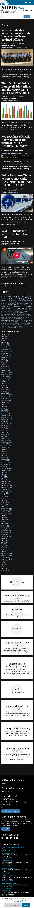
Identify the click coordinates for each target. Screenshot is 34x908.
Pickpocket (15, 315)
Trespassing (4, 327)
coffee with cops (24, 300)
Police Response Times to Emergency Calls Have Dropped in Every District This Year (16, 180)
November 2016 (6, 555)
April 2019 (4, 500)
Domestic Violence (24, 303)
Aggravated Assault (5, 294)
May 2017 (4, 544)
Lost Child (29, 309)
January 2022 (5, 438)
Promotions (7, 317)
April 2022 (4, 432)
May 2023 (4, 408)
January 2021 (5, 461)
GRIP (11, 308)
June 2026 (4, 338)
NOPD (12, 7)
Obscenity (26, 312)
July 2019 (4, 495)
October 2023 (5, 398)
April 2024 (4, 387)
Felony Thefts (29, 304)
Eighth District (12, 305)
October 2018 (5, 512)
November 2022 (6, 419)
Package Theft (7, 314)
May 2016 (4, 566)
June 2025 (4, 361)
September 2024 (6, 378)
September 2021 (6, 446)
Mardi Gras (3, 311)
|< (2, 286)
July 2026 (4, 336)
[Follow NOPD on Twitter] (11, 839)
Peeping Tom (23, 314)
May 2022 (4, 431)
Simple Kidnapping (17, 321)
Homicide (20, 308)
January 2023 (5, 415)
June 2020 (4, 474)
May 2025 (4, 363)
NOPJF (21, 312)
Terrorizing (22, 323)
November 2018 (6, 510)
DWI (29, 303)
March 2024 (5, 389)
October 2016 (5, 557)
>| (31, 286)
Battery (6, 298)
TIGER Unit (9, 324)
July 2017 (4, 540)
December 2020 (6, 463)
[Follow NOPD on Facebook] (8, 839)
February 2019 (5, 504)
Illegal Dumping (7, 309)
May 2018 (4, 521)
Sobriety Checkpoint (10, 323)
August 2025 (5, 357)
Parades (12, 314)
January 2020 (5, 483)
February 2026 (5, 346)
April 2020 (4, 478)
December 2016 (6, 553)
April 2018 (4, 523)
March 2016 (5, 570)
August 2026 (5, 334)
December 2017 (6, 531)
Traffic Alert (17, 324)
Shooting (3, 321)
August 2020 (5, 470)
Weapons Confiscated (19, 327)
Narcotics (10, 312)
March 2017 (5, 547)
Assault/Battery (17, 296)
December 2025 (6, 349)
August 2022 (5, 425)
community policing (11, 302)
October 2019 (5, 489)
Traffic (13, 324)
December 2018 (6, 508)
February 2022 (5, 436)
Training (23, 326)
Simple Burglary (9, 321)
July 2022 (4, 427)
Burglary (13, 298)
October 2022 (5, 421)
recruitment (9, 318)
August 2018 (5, 515)
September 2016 (6, 559)
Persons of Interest (9, 315)
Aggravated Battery (14, 294)
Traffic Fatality (4, 326)
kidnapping (24, 309)
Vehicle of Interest (11, 327)
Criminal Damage (7, 303)
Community (4, 302)
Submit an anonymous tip (11, 811)
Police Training (22, 47)
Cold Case (30, 300)
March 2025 (5, 366)
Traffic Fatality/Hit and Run (14, 326)
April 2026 (4, 342)
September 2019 (6, 491)
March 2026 (5, 344)
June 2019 (4, 497)
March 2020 (5, 480)
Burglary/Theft (23, 298)
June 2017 (4, 542)
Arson (10, 296)
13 (25, 286)
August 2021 (5, 448)
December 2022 (6, 417)
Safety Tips (25, 318)
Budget (9, 298)
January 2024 (5, 393)
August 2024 (5, 380)
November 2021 (6, 442)
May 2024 (4, 385)
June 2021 (4, 451)
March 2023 (5, 412)
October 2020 (5, 466)
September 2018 (6, 514)
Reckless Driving (21, 317)
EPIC (25, 304)
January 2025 (5, 370)
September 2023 (6, 400)
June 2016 (4, 564)
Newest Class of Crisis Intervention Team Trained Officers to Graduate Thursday (15, 141)
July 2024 (4, 382)
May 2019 (4, 498)
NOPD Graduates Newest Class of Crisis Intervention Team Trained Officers (15, 34)
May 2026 (4, 340)
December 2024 (6, 372)
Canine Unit (4, 300)
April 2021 (4, 455)
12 (23, 286)
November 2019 (6, 487)
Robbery (13, 318)
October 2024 (5, 376)
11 (21, 286)
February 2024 (5, 391)
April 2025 (4, 365)
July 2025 (4, 359)
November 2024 (6, 374)
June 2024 (4, 383)
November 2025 (6, 351)
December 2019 (6, 485)
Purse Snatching (14, 317)
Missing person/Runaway (13, 311)
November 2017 (6, 532)
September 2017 (6, 536)
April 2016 (4, 568)
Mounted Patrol (4, 312)
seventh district (20, 320)
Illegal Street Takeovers (16, 309)
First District (12, 306)
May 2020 (4, 476)
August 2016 (5, 561)
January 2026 (5, 348)
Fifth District (4, 306)
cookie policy (18, 901)
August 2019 (5, 493)
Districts (13, 303)
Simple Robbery (25, 321)
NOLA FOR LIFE (16, 312)
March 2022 (5, 434)
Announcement (23, 295)
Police (19, 315)
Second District (5, 320)
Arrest (7, 296)
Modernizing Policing (11, 47)
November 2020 (6, 465)
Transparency (29, 326)
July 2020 (4, 472)
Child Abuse (9, 300)
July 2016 (4, 563)
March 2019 (5, 502)
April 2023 (4, 410)
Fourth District (20, 306)
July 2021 (4, 449)
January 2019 (5, 506)
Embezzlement (20, 304)
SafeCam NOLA (19, 318)
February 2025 (5, 368)
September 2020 (6, 468)
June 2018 (4, 519)
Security (12, 320)
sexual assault (29, 320)
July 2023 (4, 404)
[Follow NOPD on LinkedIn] (14, 839)
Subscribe (6, 829)
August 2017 (5, 538)
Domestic (18, 303)
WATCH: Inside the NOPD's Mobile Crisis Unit (15, 234)
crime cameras (26, 302)
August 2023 (5, 402)
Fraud (27, 306)
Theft (26, 323)
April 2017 (4, 546)
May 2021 (4, 453)
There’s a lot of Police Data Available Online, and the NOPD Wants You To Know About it (16, 87)
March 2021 (5, 457)
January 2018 (5, 529)
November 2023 (6, 397)
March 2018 (5, 525)
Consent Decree (19, 302)
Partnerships (17, 314)
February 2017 (5, 549)
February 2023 (5, 414)
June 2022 (4, 429)
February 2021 (5, 459)
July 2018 (4, 517)
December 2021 (6, 440)
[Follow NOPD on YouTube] (17, 839)
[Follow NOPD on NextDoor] (4, 838)
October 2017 (5, 534)
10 (18, 286)
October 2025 (5, 353)
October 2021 (5, 444)
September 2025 (6, 355)
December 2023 (6, 395)
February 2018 (5, 527)
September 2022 (6, 423)
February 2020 (6, 481)
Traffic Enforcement (25, 324)
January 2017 (5, 551)
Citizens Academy (17, 300)
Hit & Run (15, 308)
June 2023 (4, 406)
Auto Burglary (26, 296)
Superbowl (17, 323)
